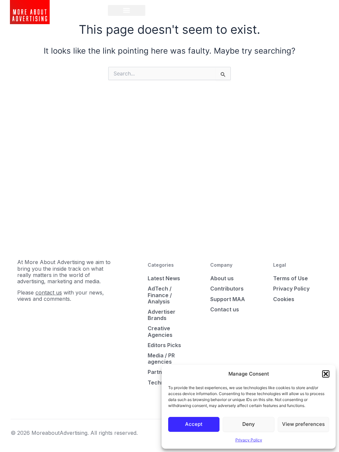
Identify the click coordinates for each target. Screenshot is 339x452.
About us (222, 278)
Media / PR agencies (161, 358)
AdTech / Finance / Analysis (160, 294)
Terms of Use (290, 278)
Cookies (283, 299)
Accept (194, 424)
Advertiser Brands (161, 314)
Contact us (224, 309)
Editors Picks (164, 345)
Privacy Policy (248, 439)
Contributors (227, 288)
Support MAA (227, 299)
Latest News (164, 278)
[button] (325, 374)
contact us (48, 292)
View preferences (303, 424)
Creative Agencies (160, 331)
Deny (248, 424)
